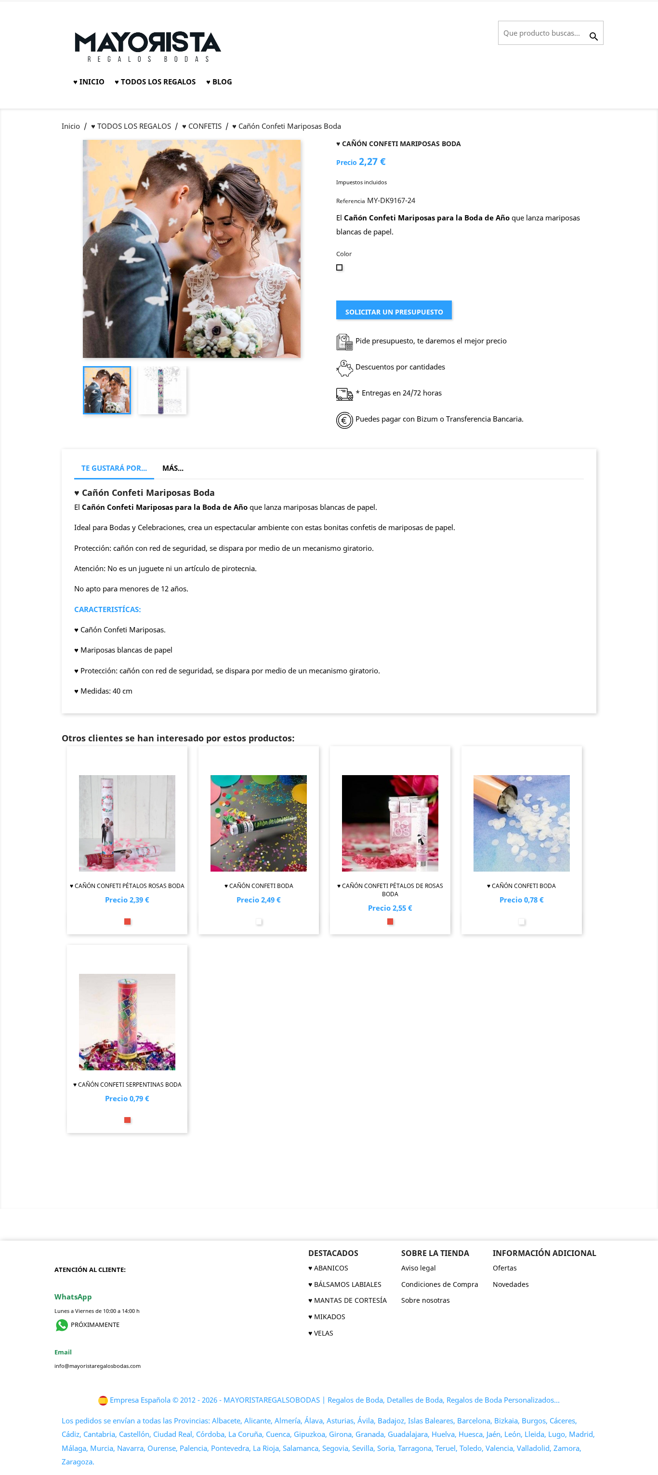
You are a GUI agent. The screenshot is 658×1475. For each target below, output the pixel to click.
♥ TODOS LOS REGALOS (155, 81)
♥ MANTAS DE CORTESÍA (347, 1300)
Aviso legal (418, 1267)
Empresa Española (140, 1400)
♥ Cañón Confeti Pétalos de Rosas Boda (390, 890)
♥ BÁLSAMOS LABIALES (345, 1284)
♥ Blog (219, 81)
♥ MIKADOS (326, 1316)
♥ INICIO (89, 81)
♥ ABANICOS (328, 1267)
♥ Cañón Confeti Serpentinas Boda (127, 1084)
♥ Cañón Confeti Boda (258, 886)
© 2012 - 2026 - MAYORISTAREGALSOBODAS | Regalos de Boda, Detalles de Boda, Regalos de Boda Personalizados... (366, 1400)
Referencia (350, 201)
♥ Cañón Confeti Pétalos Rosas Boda (127, 886)
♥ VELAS (320, 1333)
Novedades (511, 1284)
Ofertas (505, 1267)
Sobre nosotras (425, 1300)
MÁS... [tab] (173, 468)
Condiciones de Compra (439, 1284)
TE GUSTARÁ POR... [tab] (114, 468)
